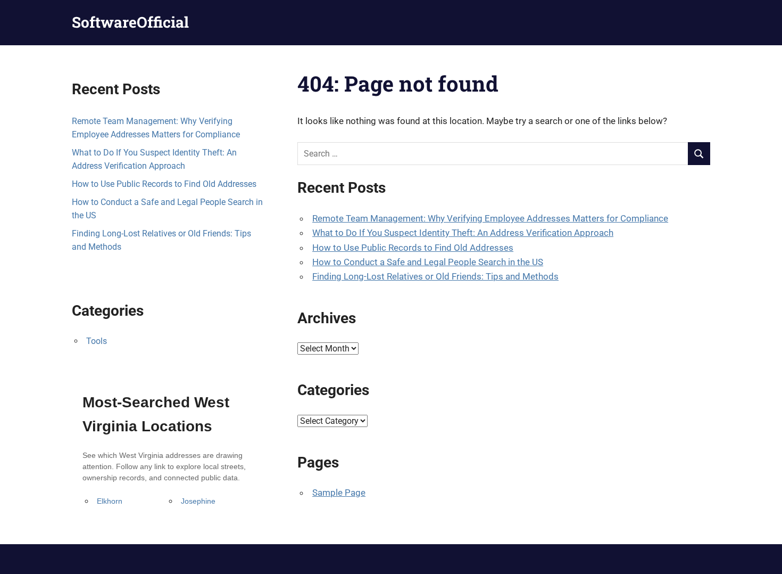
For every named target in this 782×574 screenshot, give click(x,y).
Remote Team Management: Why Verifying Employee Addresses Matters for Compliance (490, 218)
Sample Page (338, 492)
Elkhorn (109, 501)
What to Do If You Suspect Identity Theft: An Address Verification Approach (462, 232)
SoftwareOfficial (130, 22)
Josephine (198, 501)
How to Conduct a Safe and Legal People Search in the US (427, 262)
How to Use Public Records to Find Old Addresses (412, 247)
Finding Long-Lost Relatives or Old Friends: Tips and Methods (435, 276)
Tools (96, 341)
